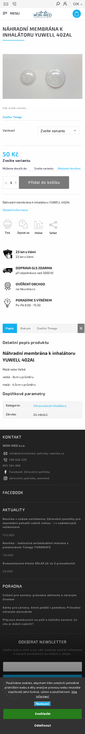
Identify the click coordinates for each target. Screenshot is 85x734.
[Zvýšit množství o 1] (16, 183)
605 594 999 (11, 465)
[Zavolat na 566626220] (15, 4)
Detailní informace (15, 210)
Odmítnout (42, 725)
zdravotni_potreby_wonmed (29, 478)
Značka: (12, 117)
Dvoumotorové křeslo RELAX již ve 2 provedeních (39, 563)
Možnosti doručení (69, 168)
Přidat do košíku (44, 182)
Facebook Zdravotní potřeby (29, 472)
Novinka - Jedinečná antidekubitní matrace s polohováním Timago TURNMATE (36, 545)
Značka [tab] (47, 328)
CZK (76, 4)
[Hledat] (57, 4)
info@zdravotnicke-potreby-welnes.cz (36, 453)
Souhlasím (42, 714)
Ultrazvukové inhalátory (49, 406)
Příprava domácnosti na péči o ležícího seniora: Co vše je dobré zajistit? (40, 622)
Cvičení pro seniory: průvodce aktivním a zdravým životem (39, 597)
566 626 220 (18, 459)
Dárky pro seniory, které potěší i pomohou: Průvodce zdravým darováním (42, 609)
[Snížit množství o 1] (6, 183)
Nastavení (42, 703)
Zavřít (71, 240)
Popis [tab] (10, 328)
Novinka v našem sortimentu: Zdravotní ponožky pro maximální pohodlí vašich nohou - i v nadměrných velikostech (42, 523)
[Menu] (11, 13)
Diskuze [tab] (25, 328)
